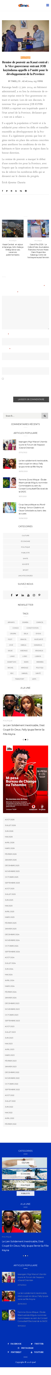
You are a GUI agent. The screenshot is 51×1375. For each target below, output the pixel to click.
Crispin (13, 633)
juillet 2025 (10, 907)
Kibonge (23, 650)
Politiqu (39, 667)
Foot (10, 639)
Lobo (24, 656)
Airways (11, 622)
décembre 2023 (12, 1016)
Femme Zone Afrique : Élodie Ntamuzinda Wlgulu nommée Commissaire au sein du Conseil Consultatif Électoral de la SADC (33, 485)
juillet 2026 (10, 838)
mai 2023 (9, 1056)
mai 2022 (8, 1125)
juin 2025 (9, 912)
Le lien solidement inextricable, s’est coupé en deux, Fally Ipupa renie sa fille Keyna (33, 463)
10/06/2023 (23, 518)
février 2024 (10, 1004)
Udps (34, 679)
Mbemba (39, 662)
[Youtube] (28, 595)
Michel (10, 667)
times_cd (15, 81)
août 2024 (9, 970)
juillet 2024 (10, 976)
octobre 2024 (11, 958)
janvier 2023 (10, 1079)
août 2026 (9, 832)
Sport (25, 570)
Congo (16, 628)
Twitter (38, 1356)
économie (25, 541)
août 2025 (9, 901)
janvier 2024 (10, 1010)
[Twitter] (17, 595)
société (25, 564)
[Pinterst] (39, 595)
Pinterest (16, 1365)
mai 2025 (8, 918)
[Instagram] (34, 595)
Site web (6, 364)
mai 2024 (9, 987)
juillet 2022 (10, 1113)
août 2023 (9, 1039)
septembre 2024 (12, 964)
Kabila (23, 645)
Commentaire (10, 292)
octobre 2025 (11, 889)
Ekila (26, 633)
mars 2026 (10, 861)
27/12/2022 (23, 452)
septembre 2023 (12, 1033)
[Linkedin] (23, 595)
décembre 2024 (12, 947)
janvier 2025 (10, 941)
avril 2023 (9, 1062)
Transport (19, 679)
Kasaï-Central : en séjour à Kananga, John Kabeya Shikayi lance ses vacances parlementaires (12, 249)
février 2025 (10, 935)
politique (25, 57)
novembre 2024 (12, 953)
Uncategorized (25, 576)
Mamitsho (11, 662)
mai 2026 (9, 849)
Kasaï (10, 650)
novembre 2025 (12, 884)
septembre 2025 (12, 895)
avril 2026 (9, 855)
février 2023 (10, 1073)
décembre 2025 (12, 878)
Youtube (38, 1365)
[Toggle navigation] (47, 5)
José (11, 645)
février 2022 (10, 1136)
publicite (25, 553)
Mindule (24, 667)
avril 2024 (9, 993)
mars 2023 (10, 1068)
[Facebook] (11, 595)
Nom (5, 334)
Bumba (25, 622)
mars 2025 (9, 930)
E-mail (6, 349)
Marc (26, 662)
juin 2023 (9, 1050)
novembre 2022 (12, 1090)
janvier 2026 (10, 872)
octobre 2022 (11, 1096)
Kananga (38, 645)
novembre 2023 (12, 1022)
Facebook (16, 1356)
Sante (25, 558)
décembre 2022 (12, 1085)
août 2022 (9, 1108)
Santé (38, 673)
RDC (12, 673)
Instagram (27, 1360)
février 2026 (10, 866)
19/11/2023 (23, 496)
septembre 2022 (12, 1102)
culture (25, 535)
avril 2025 (9, 924)
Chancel (39, 622)
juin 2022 (9, 1119)
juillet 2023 (10, 1045)
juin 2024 (9, 981)
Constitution (32, 628)
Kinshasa (39, 650)
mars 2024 (10, 999)
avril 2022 (9, 1131)
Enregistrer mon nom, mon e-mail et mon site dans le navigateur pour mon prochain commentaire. (24, 387)
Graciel (23, 639)
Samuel (25, 673)
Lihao (12, 656)
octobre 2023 (11, 1027)
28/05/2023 (23, 471)
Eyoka (38, 633)
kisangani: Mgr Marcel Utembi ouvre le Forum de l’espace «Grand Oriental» (33, 444)
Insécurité (38, 639)
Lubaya (38, 656)
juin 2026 (9, 843)
